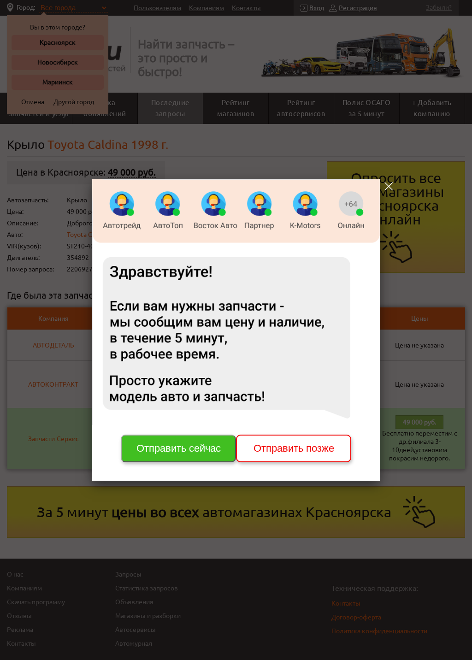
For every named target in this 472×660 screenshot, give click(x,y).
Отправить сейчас (178, 448)
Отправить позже (294, 448)
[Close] (388, 186)
